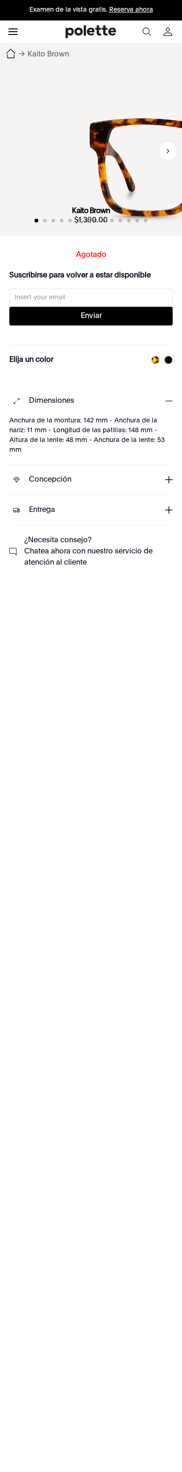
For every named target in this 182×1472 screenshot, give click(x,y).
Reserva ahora (131, 10)
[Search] (146, 32)
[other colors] (153, 360)
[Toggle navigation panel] (13, 32)
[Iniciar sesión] (169, 32)
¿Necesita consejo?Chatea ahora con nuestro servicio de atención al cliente (88, 552)
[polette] (91, 32)
